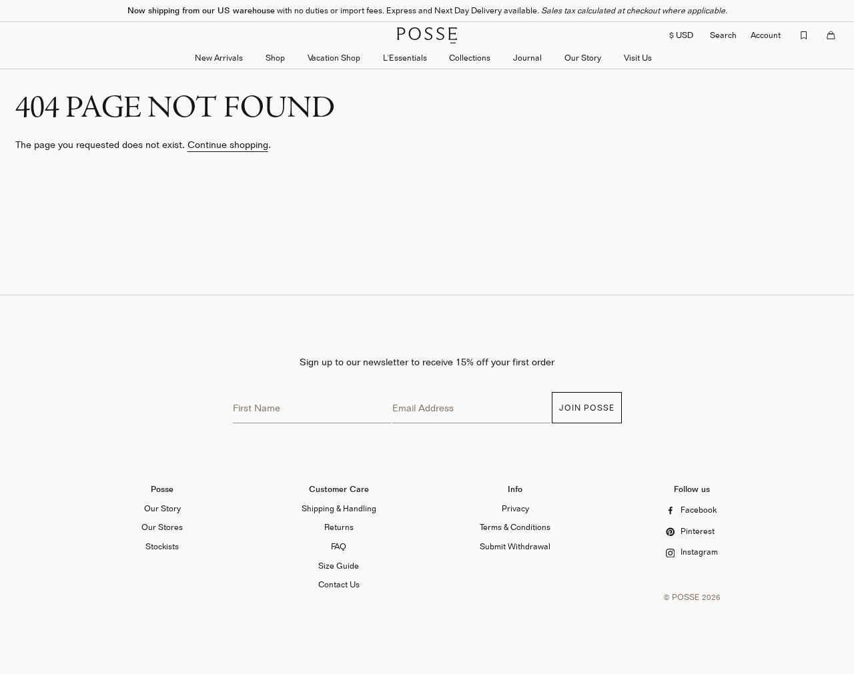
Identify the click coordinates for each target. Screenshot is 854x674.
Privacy (515, 508)
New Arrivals (219, 58)
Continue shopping (227, 144)
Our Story (582, 58)
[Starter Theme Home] (427, 35)
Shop (275, 58)
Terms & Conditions (515, 527)
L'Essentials (405, 58)
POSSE (686, 597)
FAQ (338, 546)
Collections (469, 58)
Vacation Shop (334, 58)
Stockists (162, 546)
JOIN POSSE (586, 408)
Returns (339, 527)
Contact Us (339, 584)
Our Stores (162, 527)
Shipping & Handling (339, 508)
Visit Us (638, 58)
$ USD (681, 35)
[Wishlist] (804, 35)
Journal (527, 58)
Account (766, 35)
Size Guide (338, 566)
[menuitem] (218, 59)
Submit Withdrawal (515, 546)
